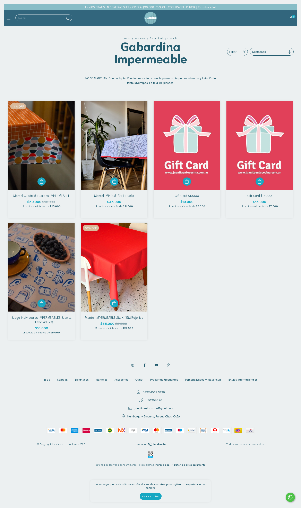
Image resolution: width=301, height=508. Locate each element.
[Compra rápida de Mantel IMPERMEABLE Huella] (114, 181)
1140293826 (153, 400)
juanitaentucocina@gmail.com (154, 408)
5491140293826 (154, 392)
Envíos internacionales (243, 379)
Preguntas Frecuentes (164, 379)
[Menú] (9, 18)
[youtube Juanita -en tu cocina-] (156, 365)
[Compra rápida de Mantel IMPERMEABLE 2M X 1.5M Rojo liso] (114, 303)
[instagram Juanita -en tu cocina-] (132, 365)
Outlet (139, 379)
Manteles (140, 37)
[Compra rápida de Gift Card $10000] (187, 181)
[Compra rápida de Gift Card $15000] (260, 181)
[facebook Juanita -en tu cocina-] (144, 365)
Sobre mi (62, 379)
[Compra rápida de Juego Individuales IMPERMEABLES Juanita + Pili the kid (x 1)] (41, 303)
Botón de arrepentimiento (190, 464)
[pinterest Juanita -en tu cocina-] (168, 365)
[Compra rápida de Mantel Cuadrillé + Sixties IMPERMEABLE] (41, 181)
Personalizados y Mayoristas (203, 379)
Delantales (82, 379)
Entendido (151, 496)
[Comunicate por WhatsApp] (290, 497)
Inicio (127, 37)
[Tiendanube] (150, 444)
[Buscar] (68, 18)
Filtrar (232, 52)
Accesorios (121, 379)
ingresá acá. (162, 464)
